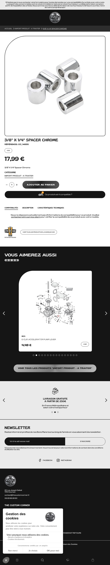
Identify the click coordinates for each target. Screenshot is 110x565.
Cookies (74, 544)
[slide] (33, 355)
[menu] (17, 560)
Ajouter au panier (41, 184)
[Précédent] (4, 313)
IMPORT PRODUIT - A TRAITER (19, 176)
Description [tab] (27, 208)
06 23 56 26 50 (11, 498)
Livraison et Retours (71, 533)
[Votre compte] (67, 560)
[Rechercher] (42, 560)
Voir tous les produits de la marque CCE (39, 232)
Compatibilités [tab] (11, 208)
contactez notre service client (25, 217)
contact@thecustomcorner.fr (17, 495)
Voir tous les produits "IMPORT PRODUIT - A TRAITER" (55, 368)
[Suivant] (106, 313)
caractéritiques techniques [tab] (51, 208)
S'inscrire (85, 441)
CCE (8, 150)
